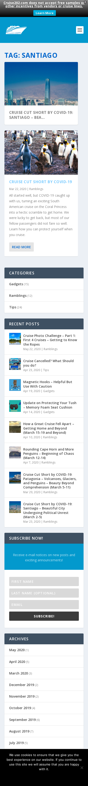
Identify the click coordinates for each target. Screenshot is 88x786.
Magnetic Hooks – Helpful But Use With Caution (47, 384)
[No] (81, 767)
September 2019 (22, 719)
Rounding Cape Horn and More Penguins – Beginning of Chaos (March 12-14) (48, 453)
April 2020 (17, 661)
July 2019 (16, 742)
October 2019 (20, 708)
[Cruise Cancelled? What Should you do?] (15, 364)
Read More (21, 247)
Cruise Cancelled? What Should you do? (48, 363)
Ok (27, 777)
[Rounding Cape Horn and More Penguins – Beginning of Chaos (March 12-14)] (15, 452)
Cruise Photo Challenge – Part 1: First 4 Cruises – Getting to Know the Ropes (50, 339)
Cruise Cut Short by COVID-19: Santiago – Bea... (41, 115)
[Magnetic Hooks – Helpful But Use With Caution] (15, 385)
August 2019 (19, 731)
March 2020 (18, 673)
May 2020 (17, 650)
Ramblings (36, 189)
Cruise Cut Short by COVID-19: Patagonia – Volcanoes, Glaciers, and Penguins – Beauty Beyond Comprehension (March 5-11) (50, 481)
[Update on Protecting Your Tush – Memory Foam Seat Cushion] (15, 406)
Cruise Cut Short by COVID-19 (40, 181)
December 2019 (21, 685)
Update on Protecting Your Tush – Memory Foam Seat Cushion (50, 405)
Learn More (45, 13)
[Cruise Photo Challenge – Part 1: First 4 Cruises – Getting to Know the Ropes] (15, 339)
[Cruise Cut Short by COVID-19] (41, 152)
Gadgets (16, 284)
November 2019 (21, 696)
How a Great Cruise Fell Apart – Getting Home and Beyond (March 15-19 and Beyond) (48, 428)
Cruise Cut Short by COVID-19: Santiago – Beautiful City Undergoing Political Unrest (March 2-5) (47, 510)
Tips (12, 307)
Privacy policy (50, 777)
